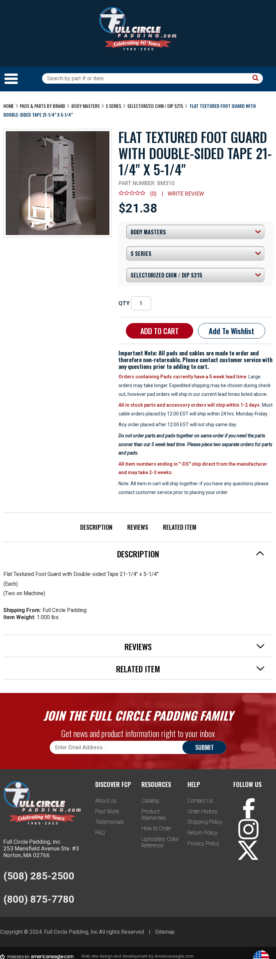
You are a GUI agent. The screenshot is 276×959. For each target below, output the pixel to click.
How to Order (156, 828)
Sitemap (165, 932)
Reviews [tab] (138, 646)
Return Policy (202, 833)
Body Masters (85, 105)
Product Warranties (153, 814)
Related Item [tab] (138, 669)
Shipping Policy (204, 822)
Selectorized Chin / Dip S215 (155, 105)
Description (96, 527)
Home (8, 105)
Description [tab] (138, 554)
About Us (105, 800)
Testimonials (109, 822)
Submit (204, 747)
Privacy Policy (203, 843)
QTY (124, 303)
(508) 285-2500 (38, 876)
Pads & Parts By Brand (42, 105)
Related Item (179, 527)
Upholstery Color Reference (160, 842)
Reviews (137, 527)
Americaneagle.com (174, 956)
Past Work (107, 811)
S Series (113, 105)
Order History (202, 811)
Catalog (150, 800)
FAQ (100, 833)
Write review (186, 194)
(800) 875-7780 (38, 899)
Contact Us (200, 800)
